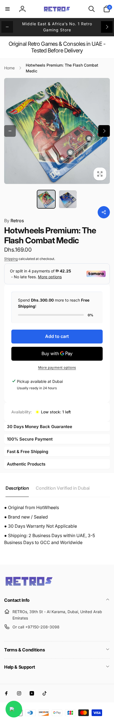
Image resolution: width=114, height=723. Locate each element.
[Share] (104, 212)
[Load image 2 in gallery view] (68, 199)
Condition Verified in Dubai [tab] (63, 488)
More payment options (57, 367)
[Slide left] (7, 27)
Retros (14, 220)
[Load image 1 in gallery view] (46, 199)
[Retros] (29, 585)
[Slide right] (107, 27)
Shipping (11, 259)
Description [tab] (17, 488)
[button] (7, 9)
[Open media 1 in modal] (57, 131)
